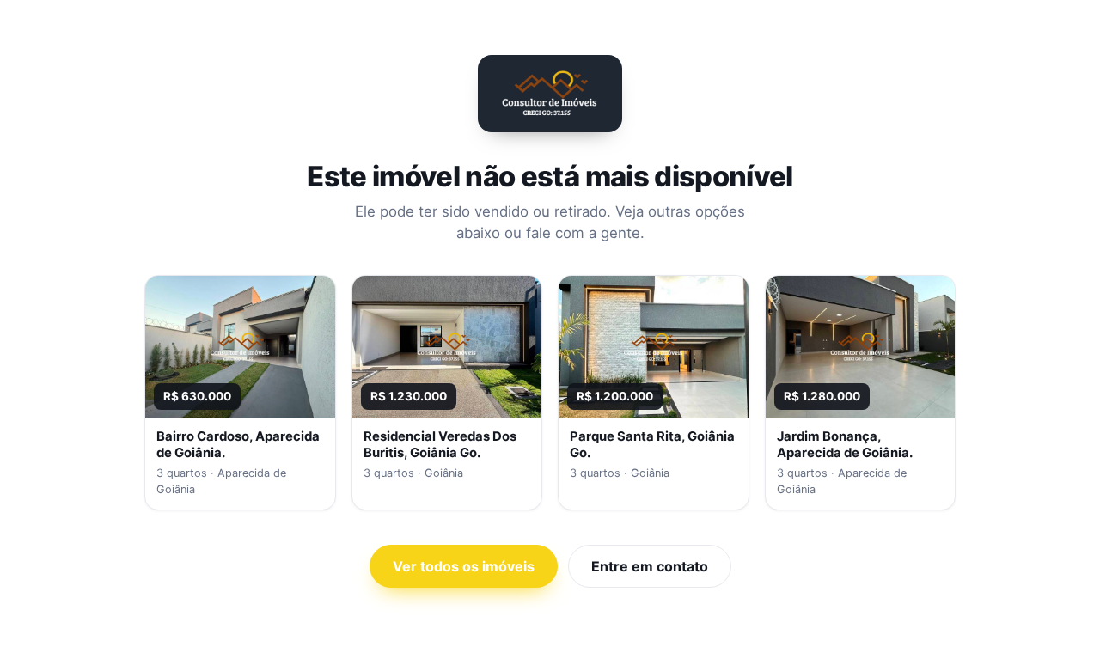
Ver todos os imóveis (464, 566)
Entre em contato (649, 566)
